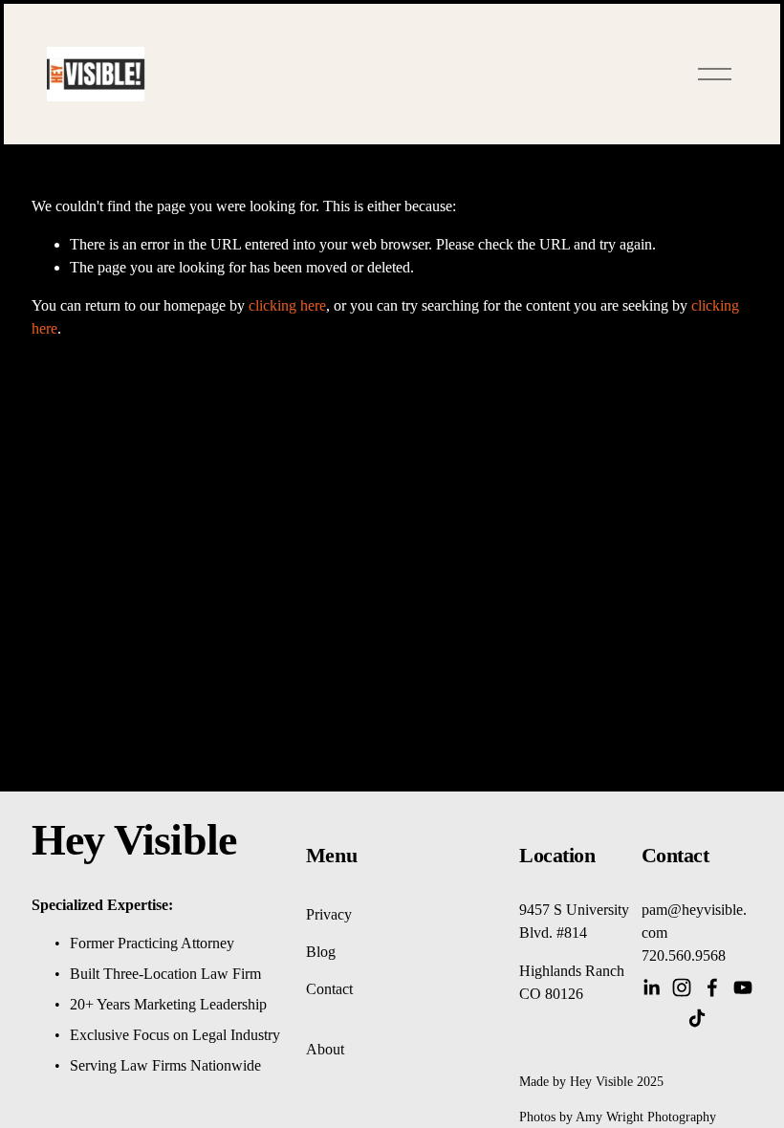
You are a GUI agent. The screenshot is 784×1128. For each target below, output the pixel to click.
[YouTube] (742, 987)
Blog (321, 952)
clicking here (287, 305)
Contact (329, 989)
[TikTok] (697, 1018)
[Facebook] (712, 987)
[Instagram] (681, 987)
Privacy (329, 914)
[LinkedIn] (651, 987)
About (325, 1049)
